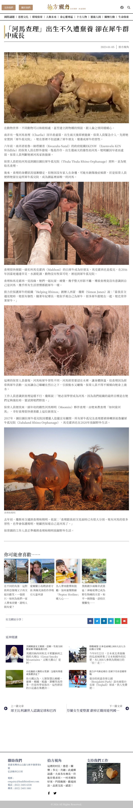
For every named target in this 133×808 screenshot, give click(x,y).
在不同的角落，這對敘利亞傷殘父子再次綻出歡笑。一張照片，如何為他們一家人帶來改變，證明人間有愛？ (15, 596)
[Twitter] (55, 793)
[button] (128, 7)
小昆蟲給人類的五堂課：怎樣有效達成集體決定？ (44, 673)
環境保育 (37, 17)
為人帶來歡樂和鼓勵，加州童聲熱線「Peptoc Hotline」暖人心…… (68, 592)
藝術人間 (96, 17)
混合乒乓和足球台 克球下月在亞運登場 (107, 673)
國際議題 (9, 17)
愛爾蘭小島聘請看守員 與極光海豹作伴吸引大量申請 (42, 590)
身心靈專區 (66, 17)
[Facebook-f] (48, 793)
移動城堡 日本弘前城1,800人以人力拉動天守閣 (107, 648)
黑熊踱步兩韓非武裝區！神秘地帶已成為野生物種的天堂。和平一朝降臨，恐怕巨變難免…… (93, 594)
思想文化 (23, 17)
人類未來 (51, 17)
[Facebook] (122, 7)
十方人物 (82, 17)
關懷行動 (109, 17)
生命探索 (123, 17)
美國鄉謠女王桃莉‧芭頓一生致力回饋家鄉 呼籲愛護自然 (44, 648)
